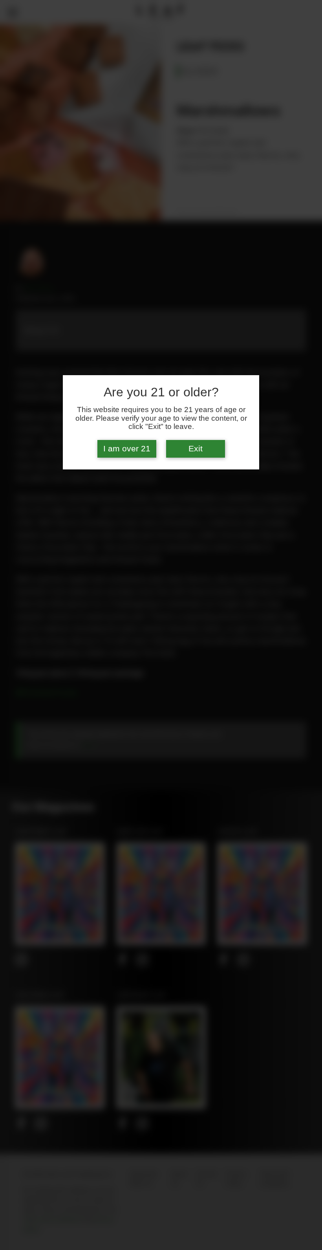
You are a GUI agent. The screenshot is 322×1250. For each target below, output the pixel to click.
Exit (195, 448)
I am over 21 (126, 448)
